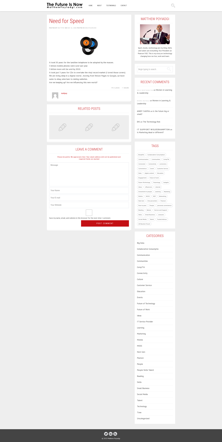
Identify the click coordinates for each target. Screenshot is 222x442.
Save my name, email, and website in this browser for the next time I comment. (80, 218)
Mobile (140, 196)
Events (140, 297)
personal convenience (164, 205)
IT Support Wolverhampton (153, 129)
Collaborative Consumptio (148, 249)
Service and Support (160, 210)
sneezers (161, 215)
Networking (162, 196)
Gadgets (166, 182)
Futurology (156, 182)
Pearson (163, 201)
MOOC (148, 196)
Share (126, 88)
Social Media (142, 219)
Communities (156, 159)
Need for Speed (66, 21)
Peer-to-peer (142, 205)
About (99, 5)
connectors (162, 164)
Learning (158, 191)
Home (90, 5)
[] (111, 433)
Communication (143, 159)
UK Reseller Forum (144, 224)
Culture (140, 279)
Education (160, 173)
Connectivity (152, 164)
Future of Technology (146, 303)
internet (157, 187)
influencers (148, 187)
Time (139, 412)
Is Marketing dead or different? (150, 132)
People (152, 205)
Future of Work (143, 309)
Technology (142, 406)
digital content (149, 173)
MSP (154, 196)
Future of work (154, 178)
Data (139, 173)
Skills (140, 215)
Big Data (140, 243)
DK (138, 122)
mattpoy (61, 28)
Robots (149, 210)
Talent (152, 219)
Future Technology (144, 182)
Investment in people (145, 191)
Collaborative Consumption (156, 155)
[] (106, 433)
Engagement (142, 178)
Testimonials (111, 5)
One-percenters (152, 201)
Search (173, 5)
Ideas (140, 187)
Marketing (167, 191)
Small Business (150, 215)
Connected (141, 164)
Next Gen (141, 201)
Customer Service (162, 168)
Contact (124, 5)
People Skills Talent (145, 370)
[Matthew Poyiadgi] (65, 6)
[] (115, 433)
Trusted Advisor (162, 219)
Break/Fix (141, 155)
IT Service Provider (145, 321)
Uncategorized (90, 28)
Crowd (152, 168)
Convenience (142, 168)
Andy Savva (143, 111)
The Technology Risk (151, 122)
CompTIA (166, 159)
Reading (140, 210)
